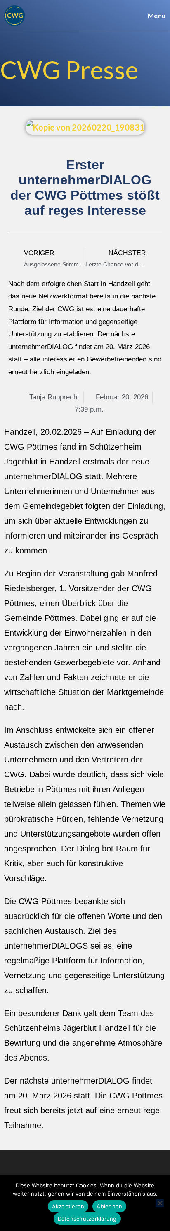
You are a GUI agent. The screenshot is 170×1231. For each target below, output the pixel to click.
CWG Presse (69, 69)
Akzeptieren (68, 1206)
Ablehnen (109, 1206)
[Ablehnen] (160, 1203)
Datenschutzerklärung (87, 1218)
